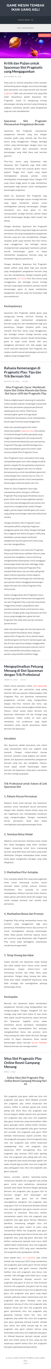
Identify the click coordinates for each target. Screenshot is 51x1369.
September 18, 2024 (13, 77)
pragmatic (8, 93)
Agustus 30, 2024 (12, 381)
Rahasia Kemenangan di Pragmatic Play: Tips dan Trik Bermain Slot (22, 372)
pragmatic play (27, 430)
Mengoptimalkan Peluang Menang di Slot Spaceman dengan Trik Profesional (23, 670)
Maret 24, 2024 (11, 680)
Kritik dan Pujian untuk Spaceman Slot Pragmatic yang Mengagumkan (23, 67)
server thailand (39, 1042)
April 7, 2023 (10, 1072)
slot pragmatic (29, 1257)
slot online (22, 278)
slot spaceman (40, 685)
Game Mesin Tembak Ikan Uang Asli (25, 7)
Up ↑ (26, 1363)
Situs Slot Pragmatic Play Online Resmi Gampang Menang (23, 1062)
